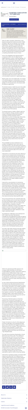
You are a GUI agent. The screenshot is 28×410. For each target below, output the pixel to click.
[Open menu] (2, 3)
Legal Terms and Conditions (7, 405)
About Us (3, 394)
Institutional (3, 7)
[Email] (10, 387)
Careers (3, 401)
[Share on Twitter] (7, 387)
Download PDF (13, 19)
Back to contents (21, 24)
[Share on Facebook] (3, 387)
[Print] (14, 387)
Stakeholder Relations (6, 398)
